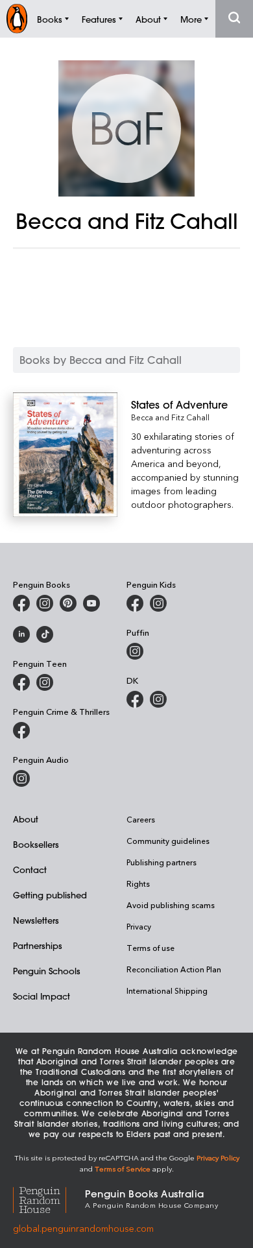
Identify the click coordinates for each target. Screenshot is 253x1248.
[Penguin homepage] (16, 18)
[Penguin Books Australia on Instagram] (44, 603)
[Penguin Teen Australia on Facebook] (21, 682)
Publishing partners (161, 862)
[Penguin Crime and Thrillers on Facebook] (21, 730)
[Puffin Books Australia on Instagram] (134, 651)
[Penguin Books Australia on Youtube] (91, 603)
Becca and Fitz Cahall (170, 417)
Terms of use (150, 948)
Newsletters (36, 920)
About (25, 818)
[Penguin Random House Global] (49, 1198)
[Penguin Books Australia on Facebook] (21, 603)
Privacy (138, 926)
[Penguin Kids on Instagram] (158, 603)
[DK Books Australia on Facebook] (134, 699)
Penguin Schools (46, 970)
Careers (140, 819)
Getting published (50, 894)
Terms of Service (123, 1168)
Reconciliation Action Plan (173, 969)
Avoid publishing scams (170, 905)
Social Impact (41, 996)
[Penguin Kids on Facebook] (134, 603)
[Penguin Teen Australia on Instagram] (44, 682)
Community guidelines (168, 840)
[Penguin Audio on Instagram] (21, 778)
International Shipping (167, 990)
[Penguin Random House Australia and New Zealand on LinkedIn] (21, 634)
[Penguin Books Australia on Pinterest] (68, 603)
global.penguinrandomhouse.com (83, 1228)
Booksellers (36, 844)
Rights (138, 883)
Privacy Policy (218, 1157)
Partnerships (37, 945)
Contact (30, 869)
